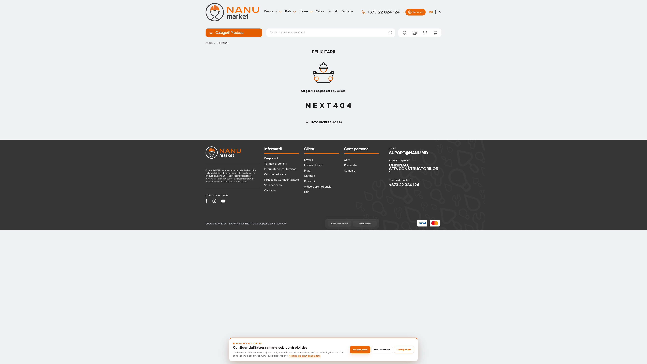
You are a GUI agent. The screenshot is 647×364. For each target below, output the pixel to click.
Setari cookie (365, 223)
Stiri (306, 192)
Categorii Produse (229, 32)
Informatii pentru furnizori (280, 169)
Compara (349, 170)
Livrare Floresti (313, 165)
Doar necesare (382, 349)
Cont (347, 160)
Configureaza (404, 349)
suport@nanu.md (408, 153)
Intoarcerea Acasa (326, 122)
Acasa (209, 42)
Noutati (332, 11)
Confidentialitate (339, 223)
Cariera (320, 11)
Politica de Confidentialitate (281, 179)
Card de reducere (275, 174)
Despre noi (270, 11)
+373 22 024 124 (404, 185)
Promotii (309, 181)
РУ (439, 12)
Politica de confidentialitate (304, 355)
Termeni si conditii (275, 163)
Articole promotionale (317, 186)
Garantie (309, 176)
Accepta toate (359, 349)
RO (431, 12)
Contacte (347, 11)
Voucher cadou (273, 185)
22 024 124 (383, 12)
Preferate (350, 165)
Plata (288, 11)
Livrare (303, 11)
